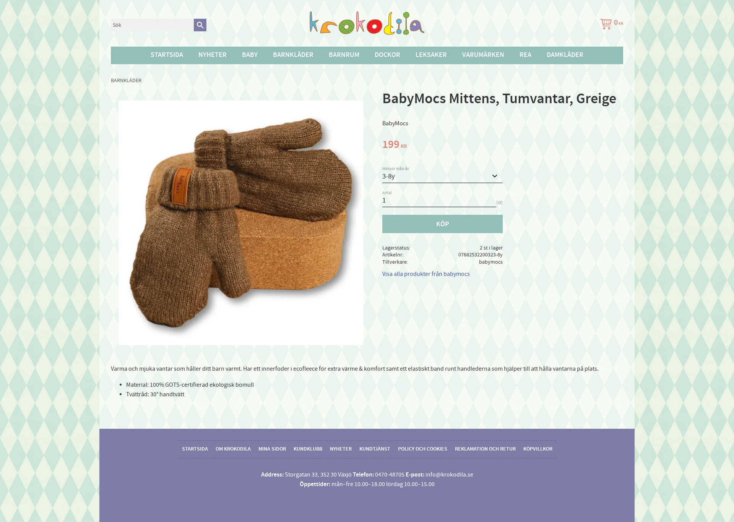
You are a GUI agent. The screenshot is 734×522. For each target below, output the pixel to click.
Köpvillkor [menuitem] (537, 449)
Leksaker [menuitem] (431, 55)
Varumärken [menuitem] (483, 55)
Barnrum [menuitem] (344, 55)
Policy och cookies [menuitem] (422, 449)
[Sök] (200, 25)
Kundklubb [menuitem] (308, 449)
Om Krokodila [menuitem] (233, 449)
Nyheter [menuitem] (212, 55)
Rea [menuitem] (525, 55)
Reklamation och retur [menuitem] (485, 449)
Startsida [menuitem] (167, 55)
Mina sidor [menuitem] (272, 449)
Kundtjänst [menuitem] (374, 449)
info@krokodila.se (449, 474)
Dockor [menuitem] (387, 55)
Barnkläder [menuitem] (293, 55)
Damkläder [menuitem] (565, 55)
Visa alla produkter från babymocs (426, 274)
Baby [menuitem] (250, 55)
